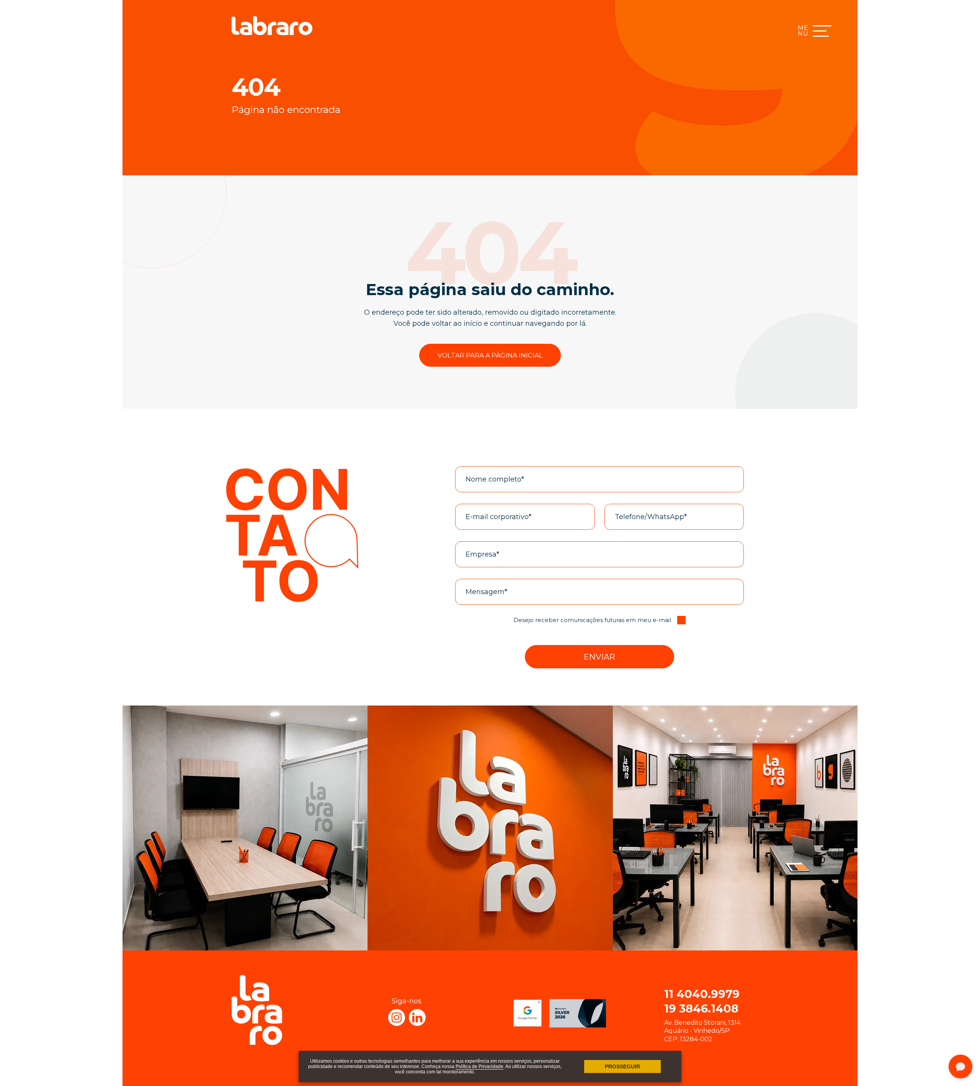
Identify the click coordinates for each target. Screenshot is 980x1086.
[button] (599, 656)
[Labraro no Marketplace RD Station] (577, 1013)
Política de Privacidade (479, 1066)
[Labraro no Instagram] (396, 1017)
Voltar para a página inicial (490, 355)
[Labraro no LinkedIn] (417, 1017)
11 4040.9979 (702, 994)
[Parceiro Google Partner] (527, 1013)
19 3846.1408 (701, 1008)
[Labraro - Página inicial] (272, 25)
